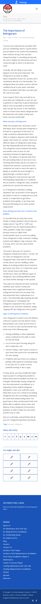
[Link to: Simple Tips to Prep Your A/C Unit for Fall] (29, 470)
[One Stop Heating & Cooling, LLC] (17, 8)
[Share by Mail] (36, 437)
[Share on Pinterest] (17, 437)
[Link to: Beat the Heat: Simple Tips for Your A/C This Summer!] (29, 457)
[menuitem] (37, 8)
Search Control (24, 598)
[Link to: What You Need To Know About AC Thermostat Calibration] (11, 477)
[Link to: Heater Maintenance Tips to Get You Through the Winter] (11, 464)
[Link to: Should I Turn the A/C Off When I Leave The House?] (29, 464)
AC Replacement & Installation (15, 532)
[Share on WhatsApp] (13, 437)
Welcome (6, 578)
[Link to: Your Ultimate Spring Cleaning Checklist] (29, 477)
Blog (5, 16)
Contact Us (7, 547)
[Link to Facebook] (36, 601)
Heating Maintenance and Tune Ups (17, 566)
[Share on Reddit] (32, 437)
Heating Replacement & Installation (17, 569)
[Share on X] (9, 437)
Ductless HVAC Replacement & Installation (19, 553)
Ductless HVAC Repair (11, 550)
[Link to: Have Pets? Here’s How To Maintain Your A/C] (11, 470)
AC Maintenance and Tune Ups (15, 528)
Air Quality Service (10, 538)
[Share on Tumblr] (24, 437)
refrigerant (18, 424)
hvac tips (11, 424)
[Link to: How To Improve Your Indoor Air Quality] (11, 457)
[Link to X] (33, 601)
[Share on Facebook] (5, 437)
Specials (6, 575)
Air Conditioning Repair (12, 535)
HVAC (16, 38)
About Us (6, 525)
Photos (6, 572)
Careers (6, 544)
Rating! (23, 2)
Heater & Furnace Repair (13, 563)
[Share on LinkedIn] (20, 437)
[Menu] (37, 8)
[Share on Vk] (28, 437)
